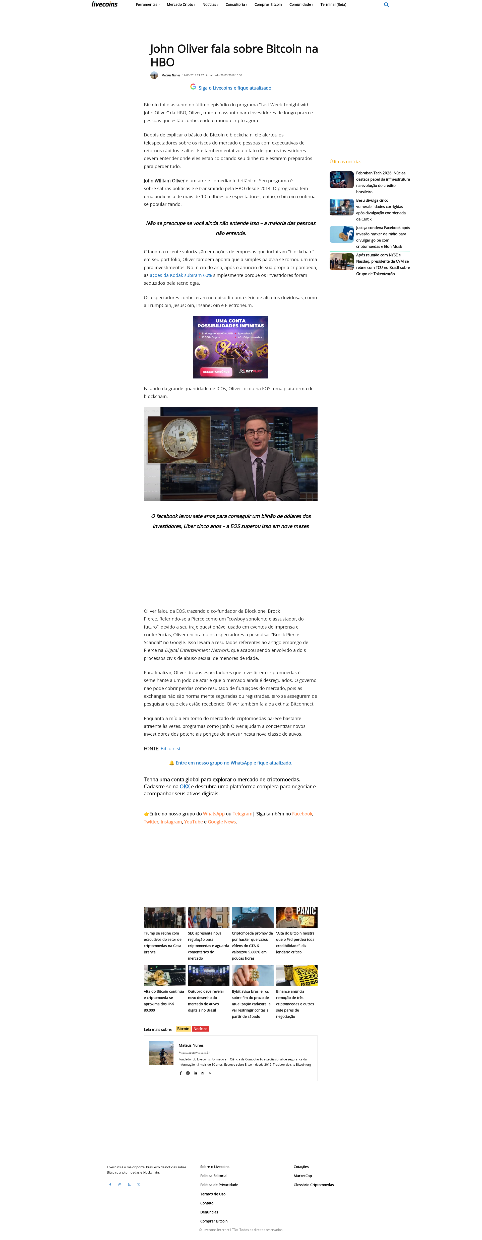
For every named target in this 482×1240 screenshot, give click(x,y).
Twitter (151, 822)
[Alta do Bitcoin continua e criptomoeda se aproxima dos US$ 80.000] (165, 975)
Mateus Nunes (171, 75)
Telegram (243, 814)
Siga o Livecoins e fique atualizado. (236, 88)
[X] (210, 1072)
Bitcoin (183, 1028)
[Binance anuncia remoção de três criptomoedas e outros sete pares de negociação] (297, 975)
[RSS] (129, 1185)
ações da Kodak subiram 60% (181, 275)
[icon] (387, 5)
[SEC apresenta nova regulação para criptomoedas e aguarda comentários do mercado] (209, 917)
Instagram (171, 822)
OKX (185, 786)
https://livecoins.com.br (194, 1052)
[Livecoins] (104, 5)
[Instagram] (188, 1072)
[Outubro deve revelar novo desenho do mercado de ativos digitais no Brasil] (209, 975)
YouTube (193, 822)
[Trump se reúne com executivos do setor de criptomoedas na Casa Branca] (165, 917)
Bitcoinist (170, 748)
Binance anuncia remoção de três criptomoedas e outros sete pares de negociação (295, 1004)
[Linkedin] (195, 1072)
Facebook (302, 814)
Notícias (200, 1028)
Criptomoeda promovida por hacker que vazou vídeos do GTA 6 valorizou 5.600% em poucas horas (252, 946)
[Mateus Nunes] (155, 75)
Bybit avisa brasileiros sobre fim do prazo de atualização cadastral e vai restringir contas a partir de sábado (251, 1004)
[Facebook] (181, 1072)
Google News (222, 822)
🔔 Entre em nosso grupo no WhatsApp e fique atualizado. (230, 763)
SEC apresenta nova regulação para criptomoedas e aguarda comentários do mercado (208, 946)
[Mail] (202, 1072)
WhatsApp (214, 814)
